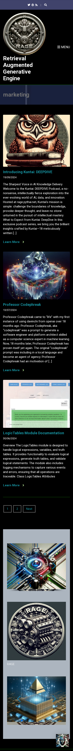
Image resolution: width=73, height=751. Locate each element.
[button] (9, 583)
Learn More (11, 242)
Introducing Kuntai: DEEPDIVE (27, 172)
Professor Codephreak (22, 304)
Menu (65, 47)
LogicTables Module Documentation (33, 433)
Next (29, 509)
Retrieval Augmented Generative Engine (18, 68)
